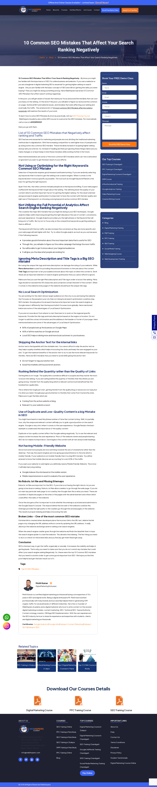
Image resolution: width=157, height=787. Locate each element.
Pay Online (87, 773)
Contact (97, 10)
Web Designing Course (113, 254)
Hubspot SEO (33, 627)
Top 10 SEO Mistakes (30, 569)
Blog (106, 223)
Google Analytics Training (111, 189)
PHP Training (109, 233)
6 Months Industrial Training (112, 184)
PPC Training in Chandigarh (112, 169)
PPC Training (109, 238)
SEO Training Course (81, 116)
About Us (56, 10)
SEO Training (109, 243)
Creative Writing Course (111, 199)
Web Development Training (115, 259)
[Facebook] (20, 760)
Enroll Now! (102, 2)
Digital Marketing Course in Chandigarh (116, 174)
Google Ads (54, 624)
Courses (64, 10)
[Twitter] (26, 760)
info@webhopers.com (30, 752)
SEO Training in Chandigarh (112, 164)
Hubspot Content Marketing (71, 624)
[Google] (32, 760)
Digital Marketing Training (114, 228)
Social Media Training (112, 249)
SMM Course (107, 179)
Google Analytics (41, 624)
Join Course (87, 10)
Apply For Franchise (130, 10)
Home (48, 10)
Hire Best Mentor (75, 10)
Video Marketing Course (111, 194)
